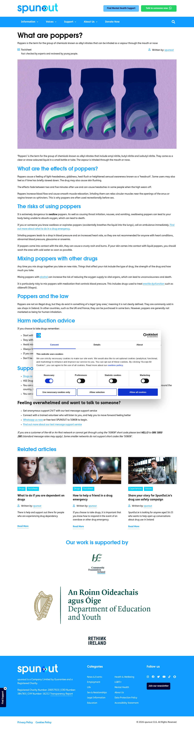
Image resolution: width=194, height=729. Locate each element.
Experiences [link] (135, 489)
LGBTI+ (118, 682)
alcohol (44, 277)
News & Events (94, 677)
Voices (50, 22)
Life (89, 687)
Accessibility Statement (127, 703)
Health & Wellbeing (124, 677)
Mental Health (122, 687)
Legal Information (96, 698)
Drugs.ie (27, 376)
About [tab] (139, 344)
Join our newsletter (158, 686)
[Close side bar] (5, 688)
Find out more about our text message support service (52, 424)
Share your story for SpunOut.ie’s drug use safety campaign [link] (150, 497)
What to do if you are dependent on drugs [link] (40, 497)
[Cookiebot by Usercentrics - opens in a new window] (145, 335)
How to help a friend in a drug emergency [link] (92, 497)
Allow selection (97, 392)
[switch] (81, 381)
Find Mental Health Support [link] (121, 8)
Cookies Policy (43, 722)
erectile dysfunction (153, 284)
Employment (93, 682)
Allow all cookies (138, 392)
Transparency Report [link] (61, 694)
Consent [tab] (54, 344)
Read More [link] (23, 526)
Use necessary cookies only (56, 392)
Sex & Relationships (97, 693)
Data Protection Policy (126, 698)
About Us (89, 22)
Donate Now (112, 22)
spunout (169, 50)
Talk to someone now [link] (157, 8)
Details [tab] (97, 344)
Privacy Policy (25, 722)
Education (92, 703)
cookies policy (115, 365)
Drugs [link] (21, 489)
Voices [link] (148, 489)
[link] (37, 669)
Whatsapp (33, 420)
